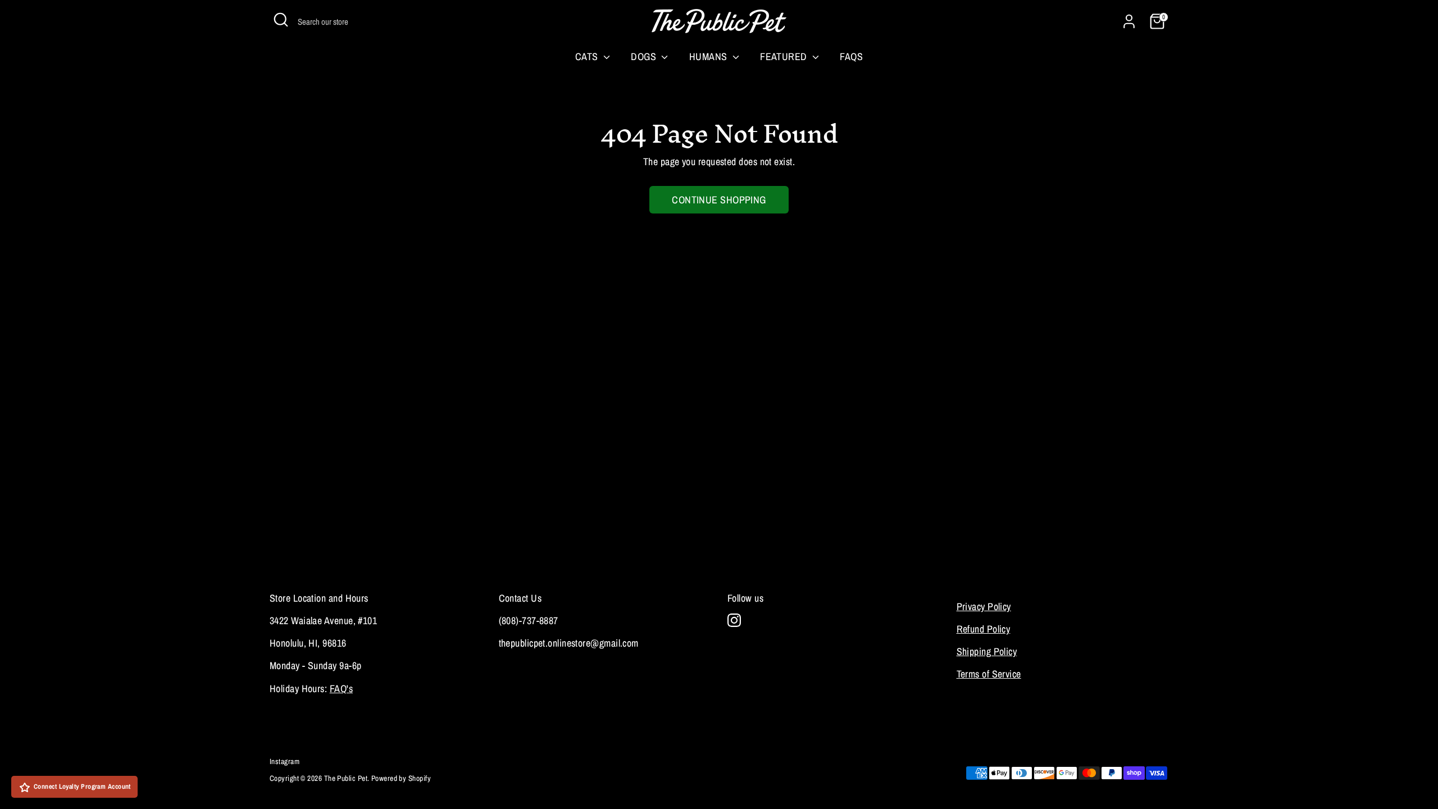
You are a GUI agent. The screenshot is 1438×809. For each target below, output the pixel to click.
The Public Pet (345, 778)
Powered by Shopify (401, 778)
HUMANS (709, 56)
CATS (587, 56)
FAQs (851, 56)
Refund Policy (984, 629)
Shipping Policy (987, 651)
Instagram (284, 761)
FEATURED (784, 56)
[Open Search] (281, 19)
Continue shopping (719, 200)
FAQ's (341, 688)
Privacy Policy (984, 606)
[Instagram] (734, 620)
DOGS (644, 56)
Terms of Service (989, 674)
